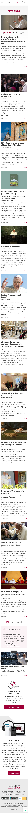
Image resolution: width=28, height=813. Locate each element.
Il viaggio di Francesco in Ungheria (12, 492)
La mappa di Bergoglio (11, 591)
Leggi (25, 66)
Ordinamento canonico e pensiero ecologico (12, 193)
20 (18, 622)
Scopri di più (14, 773)
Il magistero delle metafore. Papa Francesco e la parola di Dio (13, 40)
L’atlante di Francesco (11, 246)
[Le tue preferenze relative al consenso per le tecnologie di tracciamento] (25, 810)
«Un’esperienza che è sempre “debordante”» (11, 343)
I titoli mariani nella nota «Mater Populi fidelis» (12, 144)
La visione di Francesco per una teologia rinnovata (13, 443)
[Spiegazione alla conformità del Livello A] (23, 798)
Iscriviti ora (14, 707)
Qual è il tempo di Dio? (11, 542)
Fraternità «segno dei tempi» (11, 296)
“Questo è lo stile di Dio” (12, 393)
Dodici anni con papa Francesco (10, 95)
